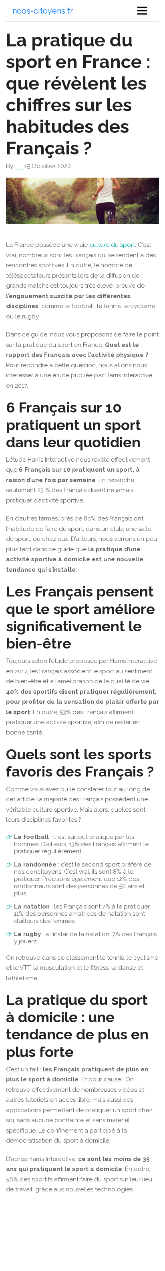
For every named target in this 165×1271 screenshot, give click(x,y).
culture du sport (112, 244)
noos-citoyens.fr (42, 11)
